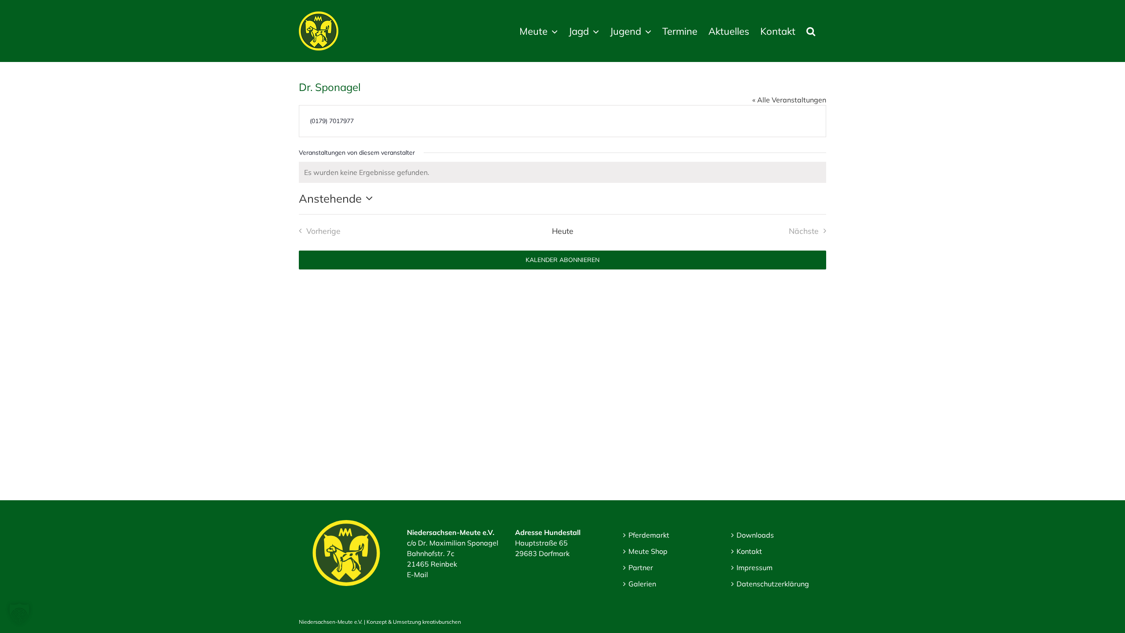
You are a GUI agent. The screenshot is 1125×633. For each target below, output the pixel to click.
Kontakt (749, 551)
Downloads (755, 535)
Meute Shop (648, 551)
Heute (562, 231)
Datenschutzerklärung (773, 583)
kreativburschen (441, 621)
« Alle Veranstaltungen (789, 99)
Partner (640, 567)
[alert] (562, 172)
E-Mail (417, 574)
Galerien (642, 583)
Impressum (755, 567)
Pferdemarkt (648, 535)
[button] (810, 31)
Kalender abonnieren (562, 260)
